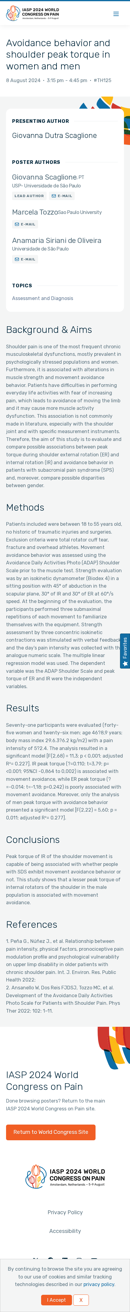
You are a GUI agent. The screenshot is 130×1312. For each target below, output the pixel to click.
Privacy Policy (65, 1212)
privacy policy (98, 1284)
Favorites (125, 648)
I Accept (56, 1300)
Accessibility (65, 1231)
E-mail (65, 196)
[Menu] (116, 13)
